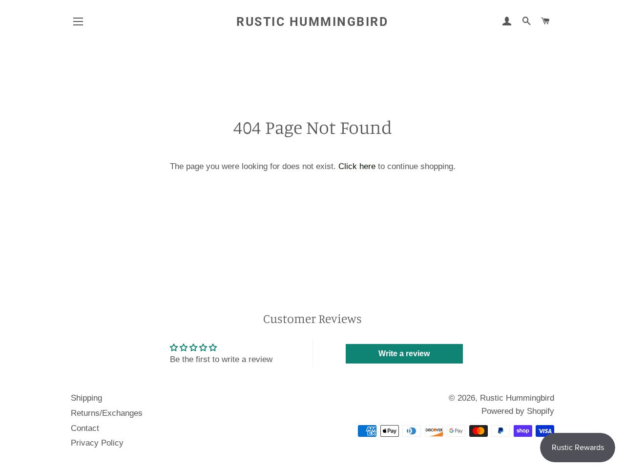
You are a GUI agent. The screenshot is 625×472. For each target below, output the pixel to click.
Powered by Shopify (517, 411)
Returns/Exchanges (107, 413)
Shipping (86, 398)
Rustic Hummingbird (312, 22)
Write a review (404, 353)
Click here (356, 166)
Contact (85, 428)
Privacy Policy (97, 443)
